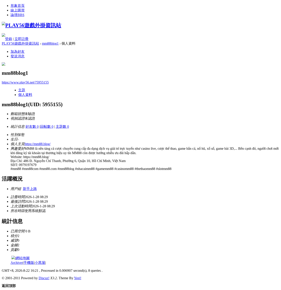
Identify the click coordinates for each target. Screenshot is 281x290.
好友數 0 (32, 126)
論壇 (17, 15)
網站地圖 (23, 258)
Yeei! (77, 278)
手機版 (28, 262)
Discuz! (44, 278)
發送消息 (18, 56)
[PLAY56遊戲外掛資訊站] (31, 25)
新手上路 (30, 189)
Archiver (17, 262)
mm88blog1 (50, 43)
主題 (21, 90)
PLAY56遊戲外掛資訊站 (20, 43)
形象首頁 (18, 5)
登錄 (8, 39)
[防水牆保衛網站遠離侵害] (13, 258)
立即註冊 (21, 39)
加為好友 (18, 51)
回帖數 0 (46, 126)
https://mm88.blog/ (37, 144)
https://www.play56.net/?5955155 (25, 82)
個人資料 (25, 95)
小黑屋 (40, 262)
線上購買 (18, 10)
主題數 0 (62, 126)
